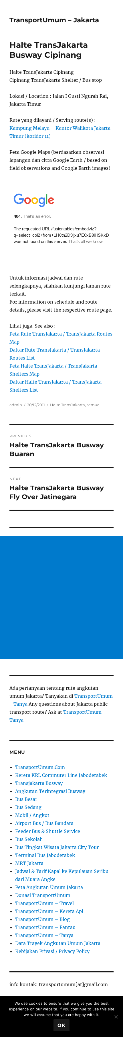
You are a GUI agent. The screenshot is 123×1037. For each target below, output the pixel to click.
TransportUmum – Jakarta (54, 20)
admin (15, 404)
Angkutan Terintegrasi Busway (50, 791)
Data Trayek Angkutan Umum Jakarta (57, 943)
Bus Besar (26, 799)
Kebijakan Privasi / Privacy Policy (52, 951)
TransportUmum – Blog (42, 919)
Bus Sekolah (29, 839)
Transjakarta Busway (39, 783)
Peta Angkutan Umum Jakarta (49, 887)
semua (93, 404)
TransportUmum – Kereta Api (49, 911)
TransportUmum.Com (40, 767)
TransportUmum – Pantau (45, 927)
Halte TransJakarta (67, 404)
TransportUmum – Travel (44, 903)
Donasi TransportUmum (42, 895)
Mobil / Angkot (32, 815)
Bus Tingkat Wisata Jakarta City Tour (57, 847)
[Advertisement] (61, 597)
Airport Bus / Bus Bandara (44, 823)
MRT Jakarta (29, 863)
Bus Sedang (28, 807)
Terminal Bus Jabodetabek (45, 855)
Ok (61, 1025)
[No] (116, 1017)
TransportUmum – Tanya (44, 935)
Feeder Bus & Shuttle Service (47, 831)
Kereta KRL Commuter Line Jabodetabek (61, 775)
